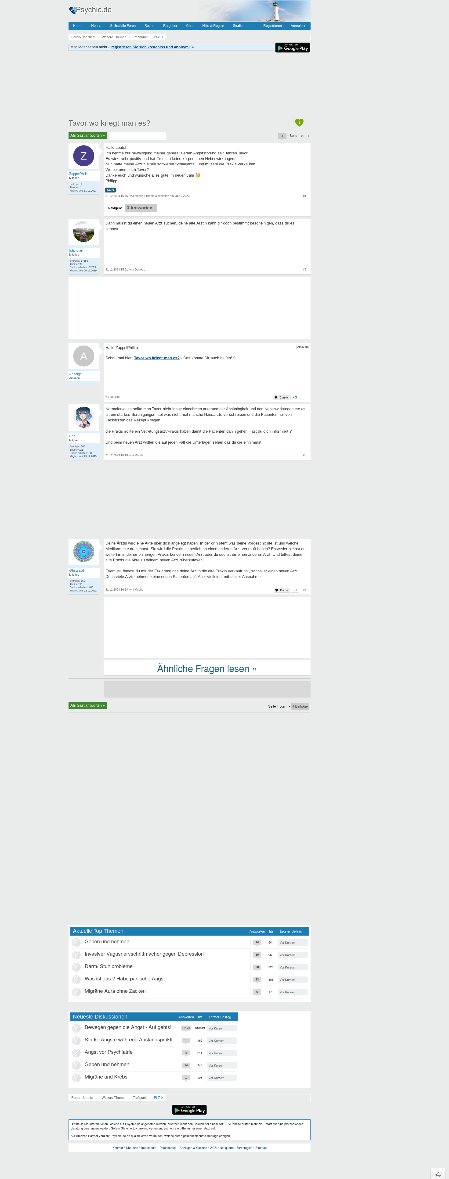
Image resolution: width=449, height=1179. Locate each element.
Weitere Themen (114, 1097)
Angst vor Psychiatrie (109, 1051)
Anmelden (298, 26)
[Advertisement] (207, 627)
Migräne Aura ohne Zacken (115, 990)
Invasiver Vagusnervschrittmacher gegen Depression (144, 953)
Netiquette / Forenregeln (236, 1147)
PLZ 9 (158, 1097)
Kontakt (117, 1147)
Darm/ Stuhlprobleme (109, 965)
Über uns (132, 1147)
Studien (238, 26)
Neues (96, 26)
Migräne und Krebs (106, 1076)
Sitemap (261, 1147)
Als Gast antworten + (87, 135)
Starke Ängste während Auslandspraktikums (135, 1039)
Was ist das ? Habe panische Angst (125, 978)
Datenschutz (168, 1147)
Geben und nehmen (107, 941)
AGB (213, 1147)
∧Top (438, 1173)
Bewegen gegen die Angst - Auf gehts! (128, 1026)
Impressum (148, 1147)
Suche (149, 26)
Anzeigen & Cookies (193, 1147)
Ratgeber (170, 26)
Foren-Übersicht (83, 1097)
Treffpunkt (140, 1097)
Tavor (110, 190)
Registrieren (272, 26)
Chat (189, 26)
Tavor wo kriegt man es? (109, 122)
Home (77, 26)
